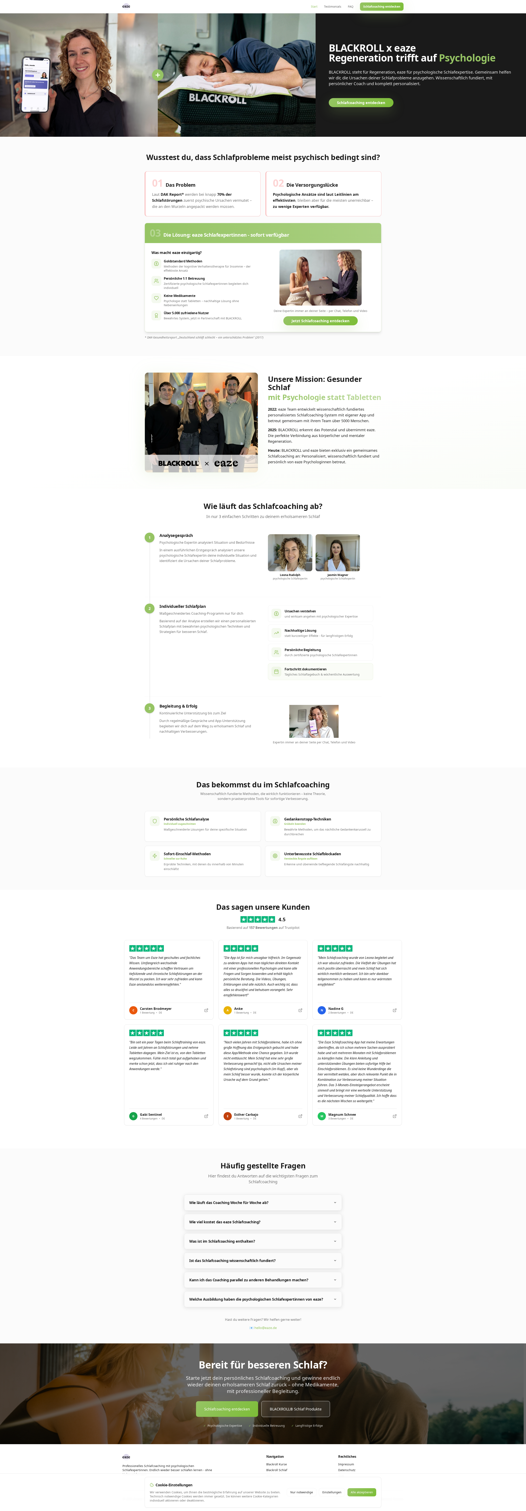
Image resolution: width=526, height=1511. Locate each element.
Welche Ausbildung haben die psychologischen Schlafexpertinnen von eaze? (256, 1299)
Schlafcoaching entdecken (381, 6)
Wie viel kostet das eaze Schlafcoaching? (225, 1221)
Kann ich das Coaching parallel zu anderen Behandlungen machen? (248, 1279)
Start (314, 6)
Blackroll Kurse (276, 1464)
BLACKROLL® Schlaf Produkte (296, 1409)
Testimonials (332, 6)
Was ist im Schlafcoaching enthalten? (222, 1241)
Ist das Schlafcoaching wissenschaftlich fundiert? (232, 1260)
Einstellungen (331, 1492)
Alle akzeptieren (362, 1492)
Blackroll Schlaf (276, 1470)
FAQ (350, 6)
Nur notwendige (301, 1492)
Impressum (346, 1464)
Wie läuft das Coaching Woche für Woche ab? (228, 1202)
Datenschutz (346, 1470)
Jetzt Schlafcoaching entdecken (321, 320)
